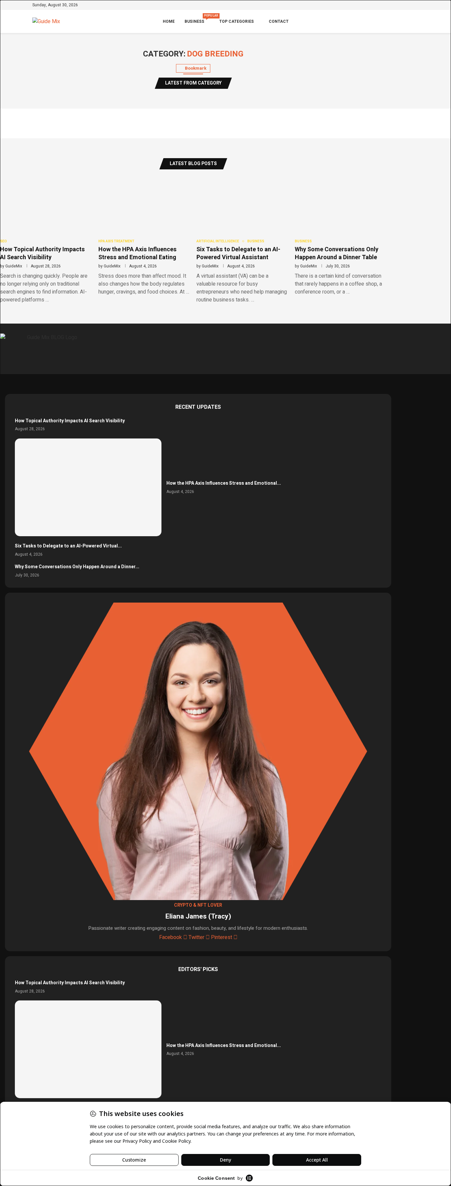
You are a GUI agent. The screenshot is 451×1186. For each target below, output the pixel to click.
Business (197, 19)
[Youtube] (410, 5)
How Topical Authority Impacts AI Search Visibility (42, 253)
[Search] (415, 21)
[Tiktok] (416, 5)
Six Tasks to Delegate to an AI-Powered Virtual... (68, 545)
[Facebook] (382, 5)
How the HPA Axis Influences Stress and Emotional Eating (137, 253)
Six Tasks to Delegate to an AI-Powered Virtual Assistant (238, 253)
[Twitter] (390, 5)
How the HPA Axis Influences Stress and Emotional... (223, 483)
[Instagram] (397, 5)
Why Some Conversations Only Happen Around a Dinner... (77, 566)
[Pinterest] (405, 5)
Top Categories (236, 21)
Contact (279, 21)
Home (169, 21)
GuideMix (13, 266)
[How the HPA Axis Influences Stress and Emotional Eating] (88, 487)
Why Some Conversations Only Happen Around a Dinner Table (336, 253)
